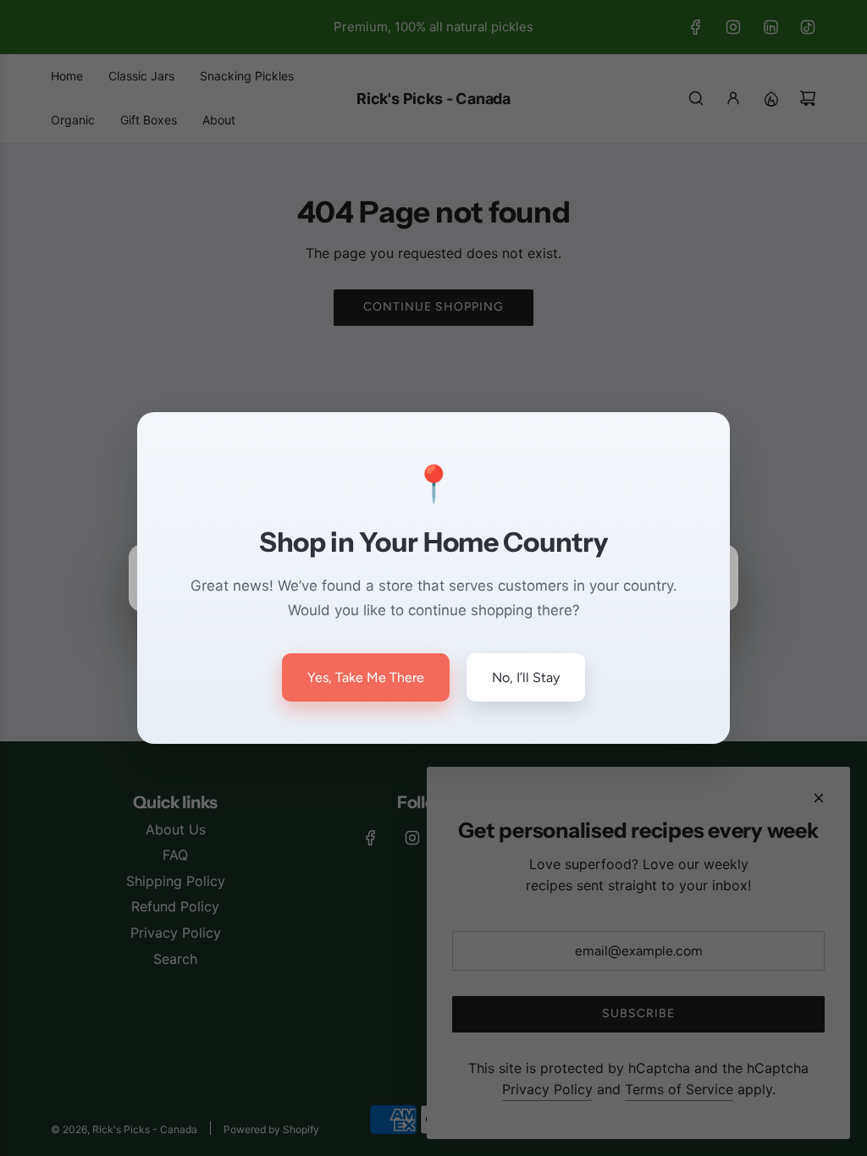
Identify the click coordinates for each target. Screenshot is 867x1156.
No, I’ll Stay (526, 677)
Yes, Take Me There (365, 677)
